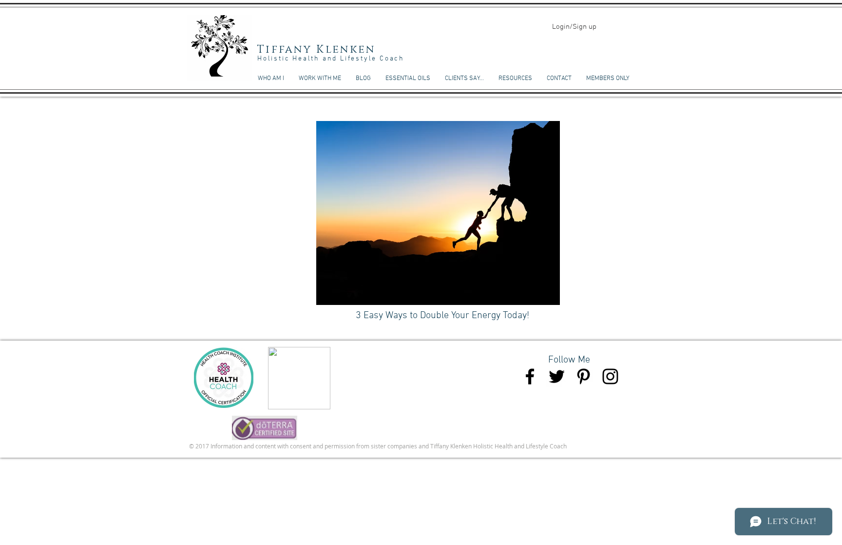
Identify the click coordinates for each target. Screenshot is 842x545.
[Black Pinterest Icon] (583, 376)
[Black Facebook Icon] (529, 376)
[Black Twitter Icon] (556, 376)
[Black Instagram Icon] (610, 376)
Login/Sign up (574, 26)
